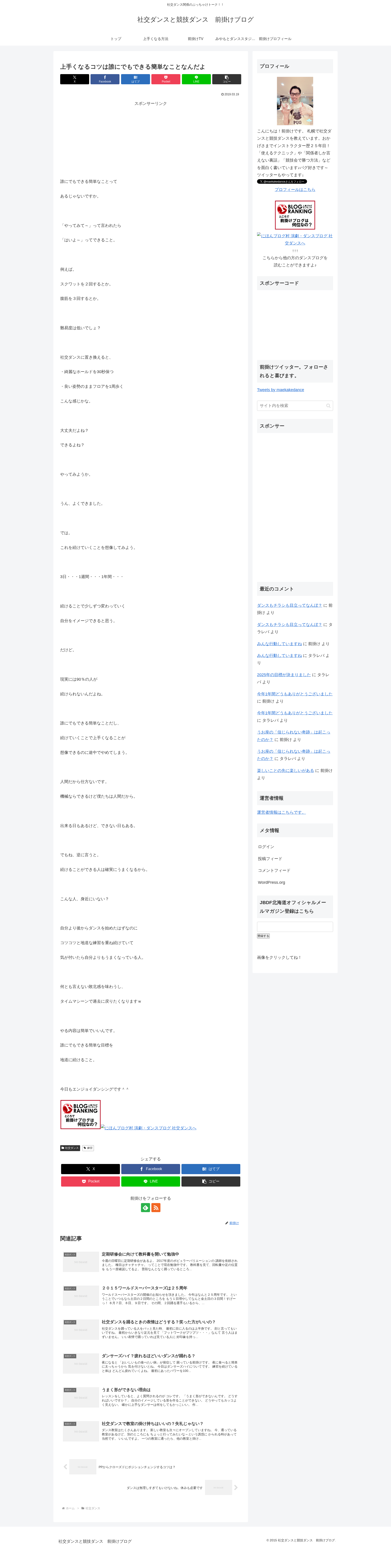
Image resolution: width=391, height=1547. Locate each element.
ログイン (266, 846)
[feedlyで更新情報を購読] (145, 1207)
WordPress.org (271, 882)
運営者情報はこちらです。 (281, 812)
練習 (90, 1148)
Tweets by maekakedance (280, 390)
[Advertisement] (150, 139)
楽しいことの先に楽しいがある (285, 770)
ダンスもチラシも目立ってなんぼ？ (289, 605)
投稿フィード (270, 858)
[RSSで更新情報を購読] (155, 1207)
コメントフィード (274, 870)
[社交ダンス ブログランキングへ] (80, 1128)
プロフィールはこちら (295, 189)
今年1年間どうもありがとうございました (295, 694)
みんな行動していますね (279, 644)
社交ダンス (72, 1148)
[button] (226, 79)
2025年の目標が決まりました (284, 674)
